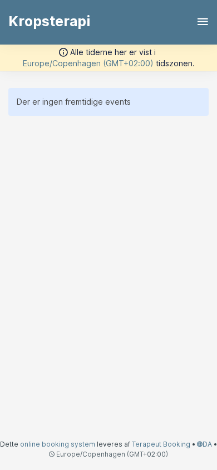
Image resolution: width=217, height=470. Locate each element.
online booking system (57, 444)
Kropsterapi (49, 21)
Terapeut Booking (161, 444)
